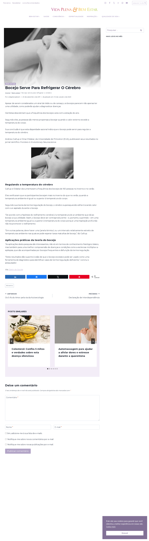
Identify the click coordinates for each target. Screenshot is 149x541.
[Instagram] (105, 3)
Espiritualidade (76, 16)
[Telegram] (118, 3)
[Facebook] (110, 3)
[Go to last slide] (12, 341)
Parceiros (6, 3)
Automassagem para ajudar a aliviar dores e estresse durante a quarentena (75, 352)
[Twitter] (114, 3)
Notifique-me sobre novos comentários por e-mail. (30, 439)
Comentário (12, 397)
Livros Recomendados (30, 3)
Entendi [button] (125, 533)
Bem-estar (10, 84)
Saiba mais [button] (110, 527)
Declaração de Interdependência (84, 296)
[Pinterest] (122, 3)
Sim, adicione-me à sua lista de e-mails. (24, 433)
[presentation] (29, 329)
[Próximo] (93, 341)
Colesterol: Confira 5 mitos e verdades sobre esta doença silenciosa (28, 352)
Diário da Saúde (15, 270)
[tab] (47, 368)
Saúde (46, 16)
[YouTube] (127, 3)
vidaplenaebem (14, 97)
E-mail (58, 427)
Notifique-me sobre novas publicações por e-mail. (30, 444)
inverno (9, 285)
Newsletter (16, 3)
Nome (9, 427)
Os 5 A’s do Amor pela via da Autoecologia (24, 296)
